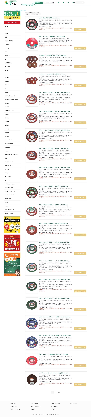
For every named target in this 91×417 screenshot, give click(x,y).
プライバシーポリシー (15, 409)
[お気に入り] (64, 2)
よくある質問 (34, 403)
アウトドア (7, 180)
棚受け (6, 158)
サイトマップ (73, 403)
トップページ (13, 403)
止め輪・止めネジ (9, 40)
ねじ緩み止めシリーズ (10, 96)
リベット (7, 70)
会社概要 (53, 409)
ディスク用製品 (15, 10)
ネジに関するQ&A (36, 406)
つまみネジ (7, 44)
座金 (6, 37)
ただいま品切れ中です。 (80, 29)
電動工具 (7, 125)
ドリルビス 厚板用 (9, 143)
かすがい (7, 84)
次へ (59, 392)
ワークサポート (8, 140)
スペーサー (7, 48)
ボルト (6, 29)
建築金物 (7, 151)
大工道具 (7, 114)
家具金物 (7, 173)
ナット (6, 33)
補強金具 (7, 107)
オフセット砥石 (22, 10)
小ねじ (6, 26)
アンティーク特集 (9, 213)
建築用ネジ (7, 147)
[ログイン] (68, 2)
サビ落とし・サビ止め (10, 191)
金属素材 (7, 103)
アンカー (7, 73)
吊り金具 (7, 77)
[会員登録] (59, 2)
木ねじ (6, 51)
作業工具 (7, 118)
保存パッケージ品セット (10, 184)
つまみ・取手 (8, 198)
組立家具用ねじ (8, 62)
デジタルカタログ (55, 403)
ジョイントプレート (9, 110)
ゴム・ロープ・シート (10, 165)
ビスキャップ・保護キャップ (11, 99)
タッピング (7, 55)
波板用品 (7, 81)
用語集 (33, 409)
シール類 (7, 169)
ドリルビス (7, 66)
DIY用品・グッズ (9, 162)
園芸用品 (7, 132)
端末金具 (7, 92)
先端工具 (9, 10)
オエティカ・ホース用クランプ (12, 154)
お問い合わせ (54, 406)
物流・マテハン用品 (9, 209)
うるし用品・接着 (9, 187)
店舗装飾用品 (8, 206)
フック (6, 202)
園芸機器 (7, 129)
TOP (5, 10)
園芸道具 (7, 136)
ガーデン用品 (8, 176)
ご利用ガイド (13, 406)
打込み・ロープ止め (9, 195)
